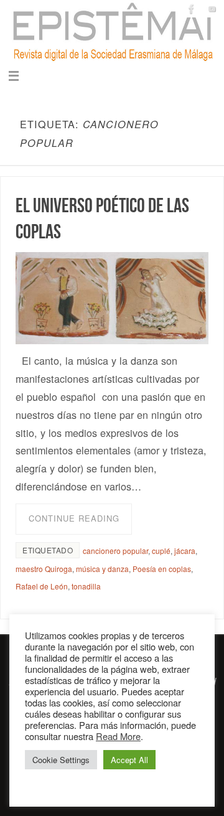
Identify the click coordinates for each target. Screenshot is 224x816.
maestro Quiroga (44, 568)
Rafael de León (42, 586)
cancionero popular (115, 550)
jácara (184, 550)
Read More (118, 736)
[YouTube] (212, 8)
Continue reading (74, 518)
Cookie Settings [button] (61, 760)
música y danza (102, 568)
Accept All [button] (129, 760)
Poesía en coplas (162, 568)
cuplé (161, 550)
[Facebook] (191, 8)
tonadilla (86, 586)
